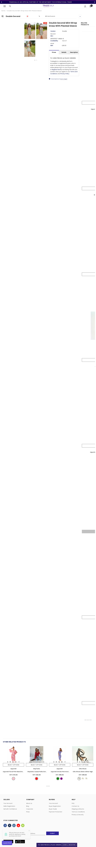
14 (15, 762)
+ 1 (19, 762)
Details (64, 52)
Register (72, 845)
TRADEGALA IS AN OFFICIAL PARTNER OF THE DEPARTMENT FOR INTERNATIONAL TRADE (40, 2)
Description (74, 52)
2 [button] (36, 60)
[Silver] (86, 778)
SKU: (51, 36)
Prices (54, 52)
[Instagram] (14, 825)
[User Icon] (85, 6)
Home (3, 11)
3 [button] (88, 719)
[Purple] (61, 778)
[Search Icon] (10, 6)
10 (10, 762)
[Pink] (13, 778)
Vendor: (53, 31)
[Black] (79, 778)
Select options (13, 765)
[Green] (57, 778)
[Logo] (48, 6)
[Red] (36, 778)
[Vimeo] (22, 825)
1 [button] (34, 60)
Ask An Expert (63, 79)
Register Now (56, 69)
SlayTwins (36, 769)
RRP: (51, 45)
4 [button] (90, 719)
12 (13, 762)
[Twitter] (9, 825)
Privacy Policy (64, 74)
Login (65, 845)
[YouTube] (18, 825)
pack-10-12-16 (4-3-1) (36, 762)
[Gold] (82, 778)
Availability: (54, 41)
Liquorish (13, 769)
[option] (36, 40)
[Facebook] (5, 825)
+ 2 (87, 762)
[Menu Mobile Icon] (4, 6)
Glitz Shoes (82, 769)
